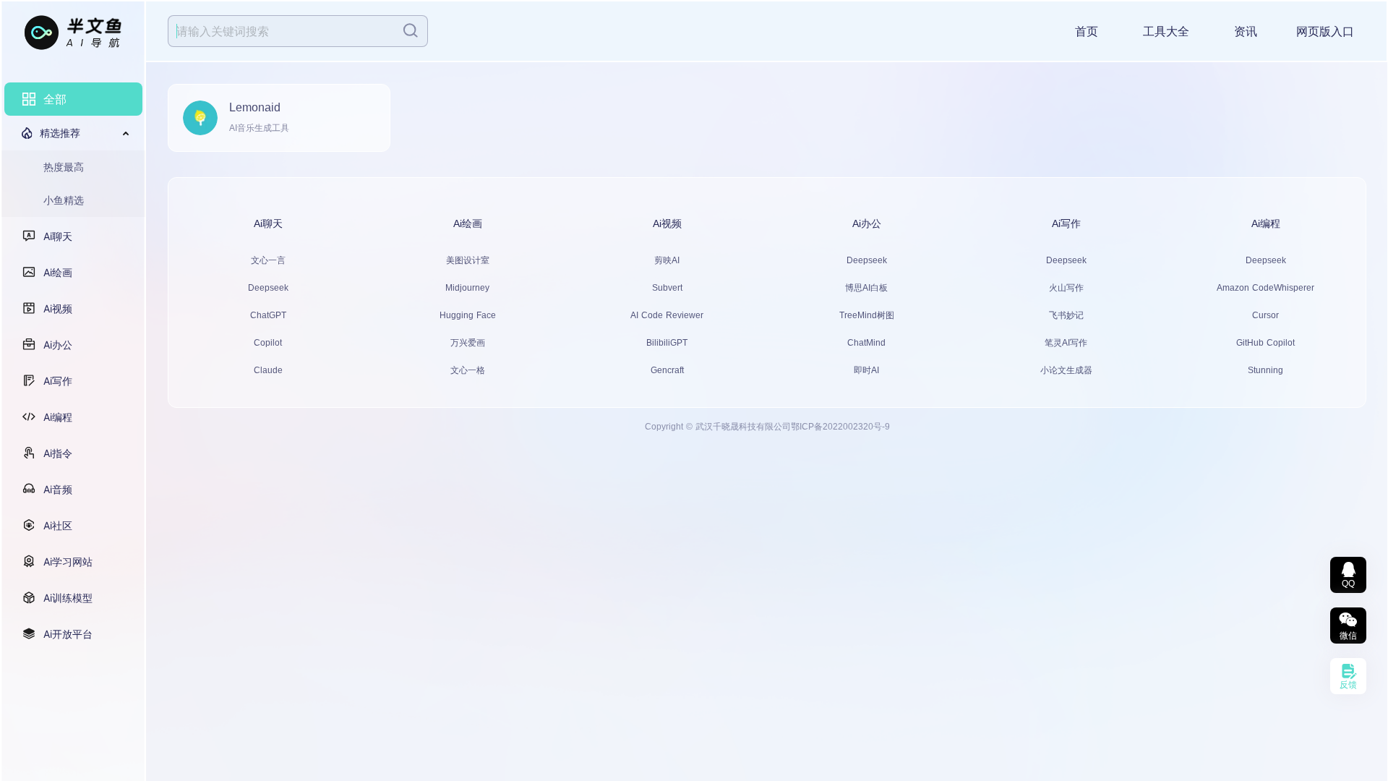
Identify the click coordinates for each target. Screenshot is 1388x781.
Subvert (667, 288)
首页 (1086, 31)
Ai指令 (57, 453)
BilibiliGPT (666, 343)
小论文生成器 (1066, 370)
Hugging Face (468, 315)
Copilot (268, 343)
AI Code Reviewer (666, 315)
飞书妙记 (1066, 315)
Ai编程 (57, 417)
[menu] (73, 367)
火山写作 (1066, 288)
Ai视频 (57, 308)
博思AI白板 (866, 288)
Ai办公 (57, 344)
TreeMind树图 (866, 315)
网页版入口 (1325, 31)
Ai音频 (57, 489)
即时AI (866, 370)
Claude (268, 370)
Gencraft (667, 370)
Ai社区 (57, 525)
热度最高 (63, 167)
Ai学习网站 (68, 561)
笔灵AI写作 (1066, 343)
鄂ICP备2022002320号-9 (840, 427)
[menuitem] (73, 99)
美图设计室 (467, 260)
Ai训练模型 (68, 598)
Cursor (1265, 315)
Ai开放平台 (68, 634)
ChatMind (866, 343)
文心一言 (268, 260)
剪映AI (667, 260)
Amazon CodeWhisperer (1265, 288)
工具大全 (1166, 31)
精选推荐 (60, 133)
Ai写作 (57, 381)
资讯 (1245, 31)
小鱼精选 (63, 200)
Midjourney (467, 288)
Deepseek (268, 288)
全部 (55, 99)
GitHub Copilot (1265, 343)
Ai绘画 (57, 272)
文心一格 (467, 370)
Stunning (1265, 370)
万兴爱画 (467, 343)
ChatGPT (268, 315)
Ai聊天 (57, 236)
